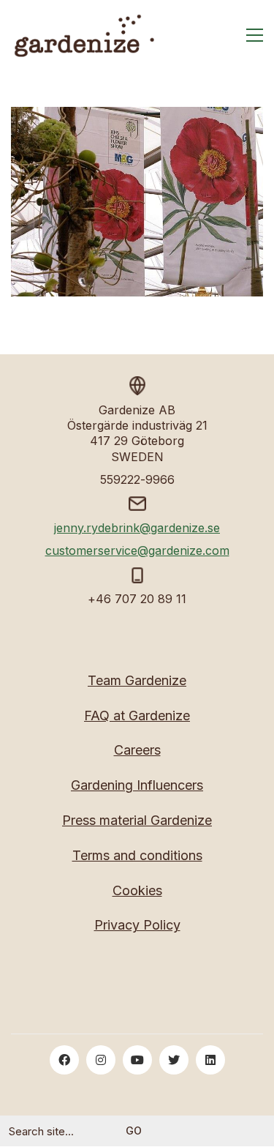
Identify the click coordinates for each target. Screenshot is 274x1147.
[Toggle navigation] (254, 35)
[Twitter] (174, 1060)
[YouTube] (137, 1060)
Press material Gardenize (137, 820)
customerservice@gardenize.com (137, 550)
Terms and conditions (137, 855)
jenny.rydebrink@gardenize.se (137, 527)
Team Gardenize (137, 680)
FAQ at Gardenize (137, 715)
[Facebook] (64, 1060)
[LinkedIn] (210, 1060)
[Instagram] (100, 1060)
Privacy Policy (137, 925)
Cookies (137, 890)
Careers (137, 750)
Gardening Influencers (137, 785)
